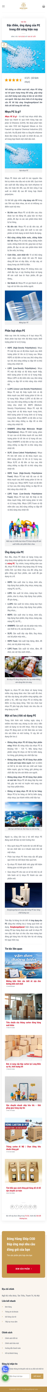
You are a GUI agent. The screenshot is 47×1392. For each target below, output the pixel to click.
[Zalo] (5, 1369)
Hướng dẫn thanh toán (13, 1348)
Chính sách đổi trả (11, 1338)
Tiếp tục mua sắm (11, 1322)
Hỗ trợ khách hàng (11, 1353)
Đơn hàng (8, 1307)
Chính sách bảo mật (12, 1343)
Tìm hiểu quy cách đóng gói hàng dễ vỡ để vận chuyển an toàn (23, 1189)
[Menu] (3, 6)
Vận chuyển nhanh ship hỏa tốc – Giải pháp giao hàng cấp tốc (23, 1106)
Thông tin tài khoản (11, 1312)
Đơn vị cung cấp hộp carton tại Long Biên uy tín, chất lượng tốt (23, 1065)
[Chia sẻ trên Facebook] (17, 1207)
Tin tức (23, 22)
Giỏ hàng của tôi (10, 1317)
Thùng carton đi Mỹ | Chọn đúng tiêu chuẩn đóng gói (23, 1147)
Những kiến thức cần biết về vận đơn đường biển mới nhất (23, 982)
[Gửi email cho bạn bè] (26, 1207)
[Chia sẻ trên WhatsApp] (12, 1207)
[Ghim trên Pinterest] (30, 1207)
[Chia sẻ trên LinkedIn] (35, 1207)
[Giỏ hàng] (43, 6)
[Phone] (5, 1378)
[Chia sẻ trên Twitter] (21, 1207)
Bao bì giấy (32, 36)
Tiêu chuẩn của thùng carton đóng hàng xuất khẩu (23, 1023)
